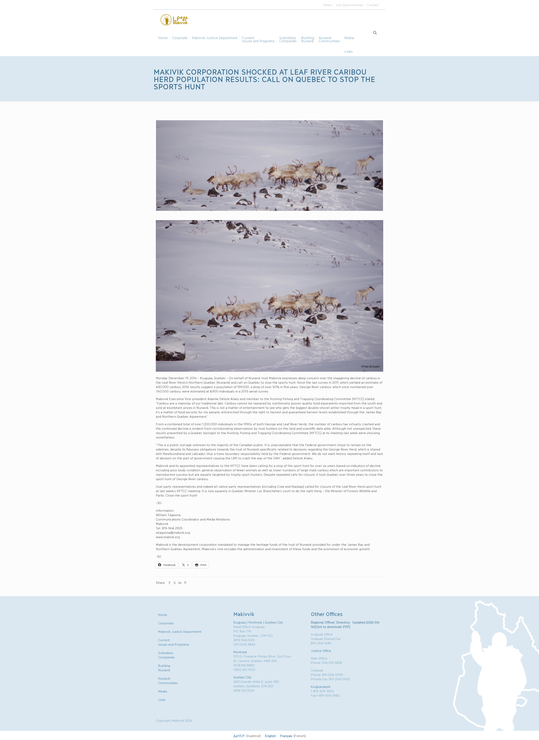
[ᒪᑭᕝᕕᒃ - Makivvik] (174, 19)
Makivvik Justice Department (179, 631)
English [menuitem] (270, 735)
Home (162, 614)
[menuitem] (247, 735)
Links (161, 699)
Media (162, 691)
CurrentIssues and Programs (173, 642)
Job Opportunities (349, 5)
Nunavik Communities (168, 680)
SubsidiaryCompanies (166, 655)
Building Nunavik (164, 667)
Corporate (165, 623)
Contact (373, 5)
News (327, 5)
